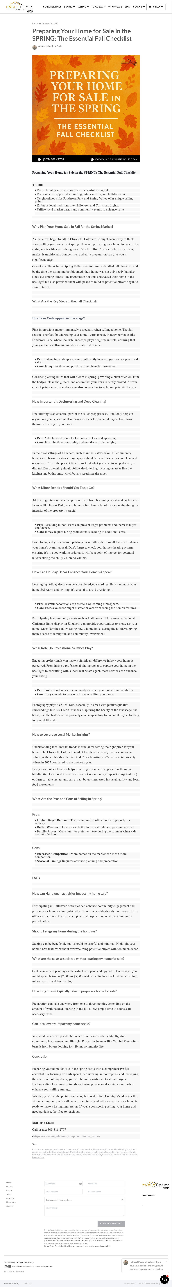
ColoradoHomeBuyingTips (117, 1149)
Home (8, 1182)
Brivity (16, 1284)
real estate (107, 1154)
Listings (9, 1186)
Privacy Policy (49, 1246)
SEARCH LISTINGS (52, 7)
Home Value (11, 1202)
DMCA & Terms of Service (148, 1284)
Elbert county (121, 1152)
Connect (9, 1206)
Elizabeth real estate (92, 1154)
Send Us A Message (111, 1224)
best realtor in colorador (65, 1149)
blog (128, 7)
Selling (8, 1194)
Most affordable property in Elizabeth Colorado (92, 1152)
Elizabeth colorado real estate (53, 1154)
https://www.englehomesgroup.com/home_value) (66, 1136)
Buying (9, 1190)
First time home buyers (42, 1149)
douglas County (74, 1154)
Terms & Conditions (61, 1246)
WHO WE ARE (115, 7)
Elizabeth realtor (84, 1149)
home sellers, (38, 1157)
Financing (10, 1198)
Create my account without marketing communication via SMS (89, 1246)
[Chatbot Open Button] (164, 1279)
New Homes (99, 1149)
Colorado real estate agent (125, 1154)
